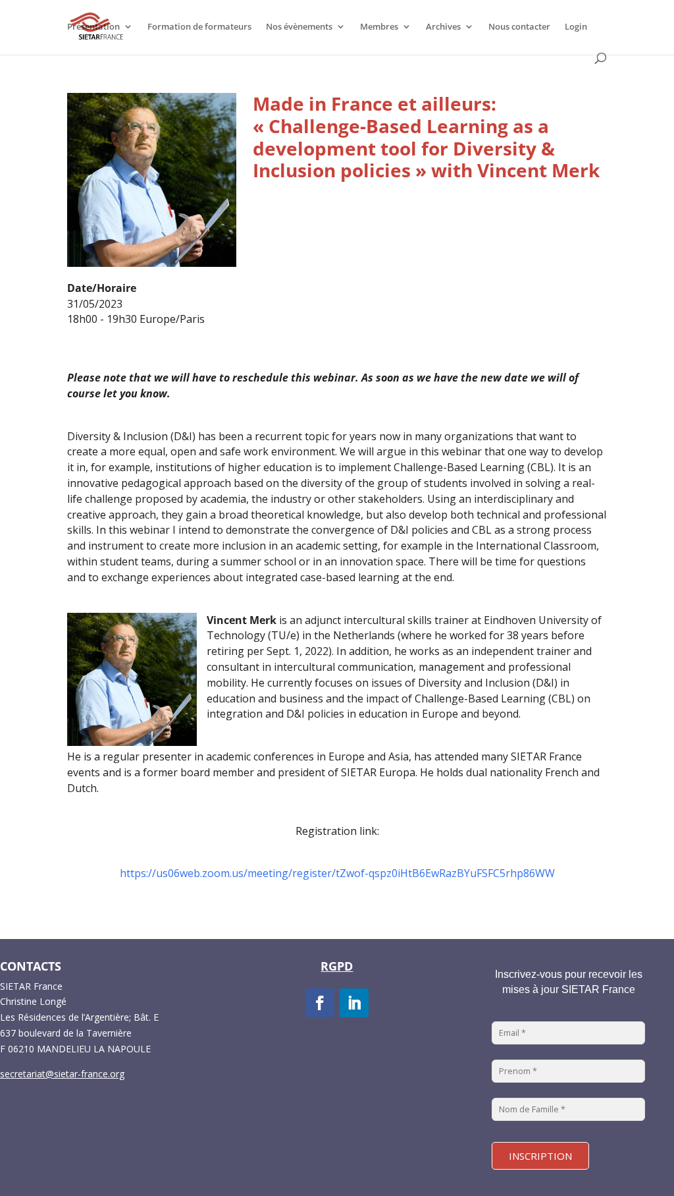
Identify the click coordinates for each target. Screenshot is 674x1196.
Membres (379, 27)
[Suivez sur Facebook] (319, 1002)
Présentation (93, 27)
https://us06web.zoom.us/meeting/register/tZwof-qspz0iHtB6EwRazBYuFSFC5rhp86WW (337, 873)
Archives (443, 27)
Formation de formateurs (199, 27)
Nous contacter (519, 27)
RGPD (337, 966)
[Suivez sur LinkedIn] (354, 1002)
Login (576, 27)
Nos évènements (299, 27)
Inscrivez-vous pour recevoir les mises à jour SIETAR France (568, 982)
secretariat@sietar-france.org (62, 1074)
